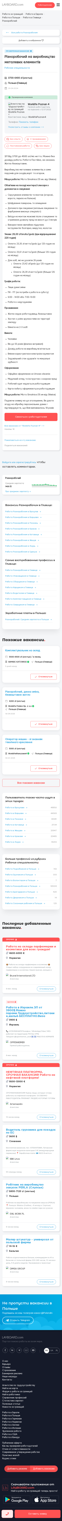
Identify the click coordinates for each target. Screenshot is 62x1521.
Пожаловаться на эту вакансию (20, 440)
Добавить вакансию (44, 1469)
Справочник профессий (14, 1398)
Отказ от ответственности (16, 1449)
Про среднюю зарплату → (18, 491)
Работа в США (9, 1434)
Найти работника (11, 1395)
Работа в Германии (12, 1419)
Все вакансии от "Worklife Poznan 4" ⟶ (24, 426)
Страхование (9, 1370)
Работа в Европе (10, 1413)
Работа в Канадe (11, 1437)
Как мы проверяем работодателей (20, 1446)
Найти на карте (10, 1388)
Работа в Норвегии (12, 1422)
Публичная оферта (12, 1443)
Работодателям (45, 5)
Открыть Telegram (20, 1320)
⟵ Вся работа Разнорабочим (22, 33)
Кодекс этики (9, 1459)
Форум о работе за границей (17, 1392)
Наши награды (9, 1377)
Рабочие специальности (17, 68)
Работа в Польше (11, 1416)
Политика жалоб (10, 1455)
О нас (5, 1361)
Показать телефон (28, 122)
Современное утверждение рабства (21, 1452)
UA (51, 1350)
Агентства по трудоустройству (18, 1385)
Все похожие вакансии (31, 783)
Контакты (7, 1380)
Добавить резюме (17, 1469)
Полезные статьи (11, 1404)
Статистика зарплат (12, 1401)
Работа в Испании (11, 1428)
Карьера (6, 1364)
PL (57, 1350)
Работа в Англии (10, 1425)
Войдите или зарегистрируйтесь (19, 462)
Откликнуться (45, 677)
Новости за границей (13, 1407)
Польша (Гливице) (17, 83)
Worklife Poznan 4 (38, 104)
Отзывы (6, 1367)
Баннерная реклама (12, 1374)
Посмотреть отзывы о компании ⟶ (26, 127)
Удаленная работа (11, 1431)
